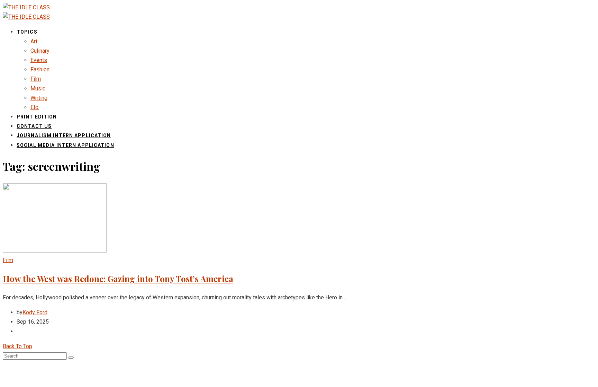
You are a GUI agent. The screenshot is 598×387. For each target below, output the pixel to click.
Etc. (34, 107)
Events (38, 60)
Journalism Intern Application (64, 135)
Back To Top (17, 346)
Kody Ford (34, 312)
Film (35, 79)
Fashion (39, 69)
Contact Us (34, 126)
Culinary (39, 50)
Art (33, 41)
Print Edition (37, 117)
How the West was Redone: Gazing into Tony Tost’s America (118, 278)
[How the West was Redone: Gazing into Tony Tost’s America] (55, 250)
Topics (27, 32)
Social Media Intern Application (65, 145)
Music (37, 88)
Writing (38, 98)
